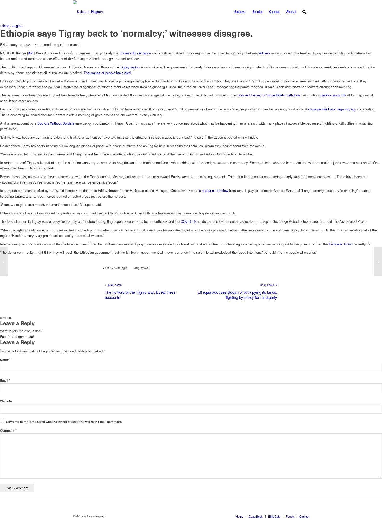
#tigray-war (142, 268)
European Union (341, 243)
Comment (8, 430)
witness (265, 52)
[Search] (304, 11)
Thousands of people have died (107, 72)
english (17, 25)
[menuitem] (240, 11)
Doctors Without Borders (55, 123)
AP (30, 52)
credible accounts (333, 95)
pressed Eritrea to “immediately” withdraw (269, 95)
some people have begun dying (331, 109)
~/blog (4, 25)
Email (5, 380)
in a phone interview (213, 190)
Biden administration (135, 52)
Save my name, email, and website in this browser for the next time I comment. (64, 422)
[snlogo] (88, 11)
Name (5, 360)
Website (6, 401)
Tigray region (130, 66)
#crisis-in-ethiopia (115, 268)
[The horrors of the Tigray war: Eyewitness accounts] (4, 261)
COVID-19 (188, 221)
